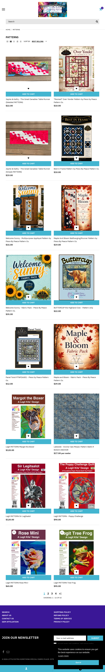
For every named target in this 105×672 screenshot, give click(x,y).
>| (60, 593)
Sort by (27, 41)
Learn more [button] (63, 656)
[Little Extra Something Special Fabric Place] (52, 9)
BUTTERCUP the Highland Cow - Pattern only (73, 307)
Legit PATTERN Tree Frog (65, 582)
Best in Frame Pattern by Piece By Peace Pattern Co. (76, 169)
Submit (95, 638)
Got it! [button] (78, 662)
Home (8, 30)
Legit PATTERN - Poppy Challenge (68, 516)
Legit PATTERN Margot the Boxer (20, 447)
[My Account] (26, 668)
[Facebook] (3, 652)
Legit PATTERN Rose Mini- (17, 582)
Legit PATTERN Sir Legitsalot (18, 516)
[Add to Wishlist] (28, 88)
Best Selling (37, 41)
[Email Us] (8, 652)
